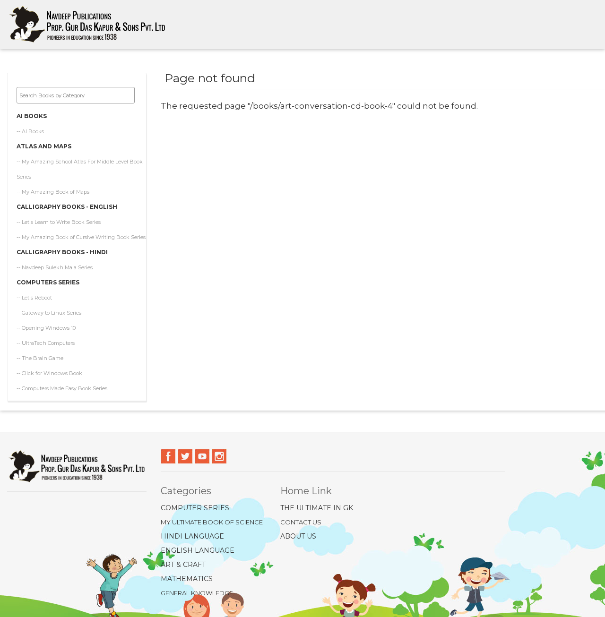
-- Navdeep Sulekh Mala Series (55, 267)
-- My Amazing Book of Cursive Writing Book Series (81, 237)
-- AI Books (30, 131)
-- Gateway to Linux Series (49, 312)
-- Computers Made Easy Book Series (62, 388)
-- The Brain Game (40, 358)
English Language (197, 550)
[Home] (91, 24)
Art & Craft (183, 564)
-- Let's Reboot (34, 297)
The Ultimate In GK (316, 508)
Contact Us (300, 522)
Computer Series (195, 508)
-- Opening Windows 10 (46, 328)
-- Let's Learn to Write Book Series (59, 222)
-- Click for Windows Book (49, 373)
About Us (298, 536)
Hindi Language (192, 536)
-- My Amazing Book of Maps (53, 192)
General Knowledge (197, 593)
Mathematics (187, 578)
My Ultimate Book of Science (212, 522)
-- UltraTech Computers (46, 343)
